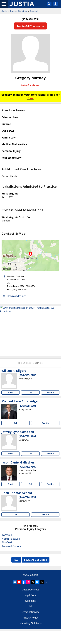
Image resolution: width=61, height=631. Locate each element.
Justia (4, 11)
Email (10, 392)
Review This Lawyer (30, 85)
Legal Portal (30, 595)
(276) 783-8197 (27, 436)
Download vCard (16, 296)
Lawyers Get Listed (35, 559)
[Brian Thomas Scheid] (9, 503)
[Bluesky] (37, 582)
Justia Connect (30, 589)
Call (30, 392)
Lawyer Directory (18, 11)
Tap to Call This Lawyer (30, 25)
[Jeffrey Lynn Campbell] (9, 442)
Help (30, 606)
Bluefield (7, 542)
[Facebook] (24, 582)
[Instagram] (28, 582)
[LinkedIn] (15, 582)
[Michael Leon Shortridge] (9, 411)
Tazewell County (11, 546)
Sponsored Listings (30, 363)
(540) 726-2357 (27, 497)
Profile (50, 392)
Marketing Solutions (30, 623)
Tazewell (34, 11)
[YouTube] (19, 582)
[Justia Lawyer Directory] (46, 582)
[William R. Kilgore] (9, 381)
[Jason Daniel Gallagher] (9, 473)
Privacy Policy (30, 617)
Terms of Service (30, 612)
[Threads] (33, 582)
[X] (42, 582)
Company (30, 600)
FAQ (16, 559)
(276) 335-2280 (27, 375)
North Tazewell (11, 538)
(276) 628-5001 (27, 406)
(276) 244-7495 (27, 467)
